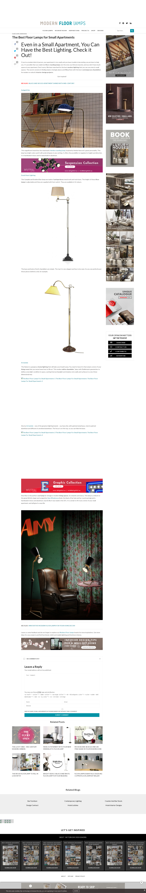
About (63, 876)
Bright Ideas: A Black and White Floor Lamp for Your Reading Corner (56, 776)
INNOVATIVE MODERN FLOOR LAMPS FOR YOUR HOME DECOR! (52, 626)
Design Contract (32, 805)
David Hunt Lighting (28, 175)
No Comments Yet (33, 659)
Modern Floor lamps (67, 632)
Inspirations (23, 33)
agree (76, 891)
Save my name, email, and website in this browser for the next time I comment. (50, 711)
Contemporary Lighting (73, 801)
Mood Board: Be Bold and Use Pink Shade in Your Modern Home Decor (88, 749)
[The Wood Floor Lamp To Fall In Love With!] (26, 762)
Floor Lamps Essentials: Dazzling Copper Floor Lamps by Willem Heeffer (88, 776)
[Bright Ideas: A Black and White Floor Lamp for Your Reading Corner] (57, 762)
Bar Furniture (32, 801)
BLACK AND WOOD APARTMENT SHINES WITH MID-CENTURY (52, 83)
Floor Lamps (15, 33)
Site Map (70, 876)
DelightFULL (25, 90)
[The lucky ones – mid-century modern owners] (26, 735)
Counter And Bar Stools (113, 801)
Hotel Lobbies (73, 805)
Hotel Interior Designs (113, 805)
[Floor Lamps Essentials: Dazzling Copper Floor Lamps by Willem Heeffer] (89, 762)
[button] (143, 857)
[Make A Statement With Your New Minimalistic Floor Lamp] (57, 735)
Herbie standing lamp (57, 150)
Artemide (24, 363)
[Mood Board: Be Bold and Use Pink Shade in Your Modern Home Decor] (89, 735)
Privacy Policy (80, 876)
